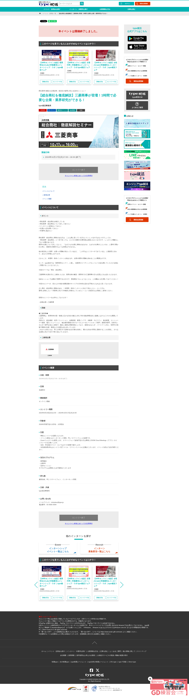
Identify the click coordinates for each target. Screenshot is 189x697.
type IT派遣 (122, 662)
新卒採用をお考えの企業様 (86, 655)
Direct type (132, 662)
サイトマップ (141, 651)
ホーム (43, 651)
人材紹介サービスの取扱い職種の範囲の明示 (112, 655)
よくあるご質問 (115, 651)
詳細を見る (45, 81)
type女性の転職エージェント (98, 662)
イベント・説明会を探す (52, 9)
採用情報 (71, 655)
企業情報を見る (105, 9)
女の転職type (64, 662)
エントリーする (57, 81)
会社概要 (63, 655)
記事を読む (131, 9)
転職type (55, 662)
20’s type (113, 662)
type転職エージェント (78, 662)
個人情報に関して (129, 651)
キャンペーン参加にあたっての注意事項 (78, 175)
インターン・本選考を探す (78, 9)
